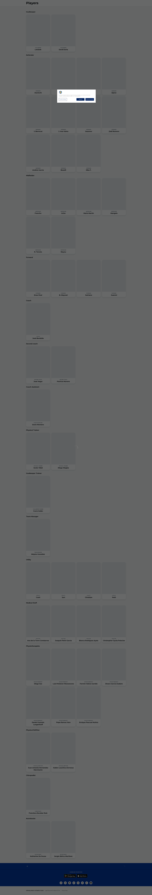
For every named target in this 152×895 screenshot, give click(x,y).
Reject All (80, 99)
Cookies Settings (63, 99)
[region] (76, 96)
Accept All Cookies (89, 99)
